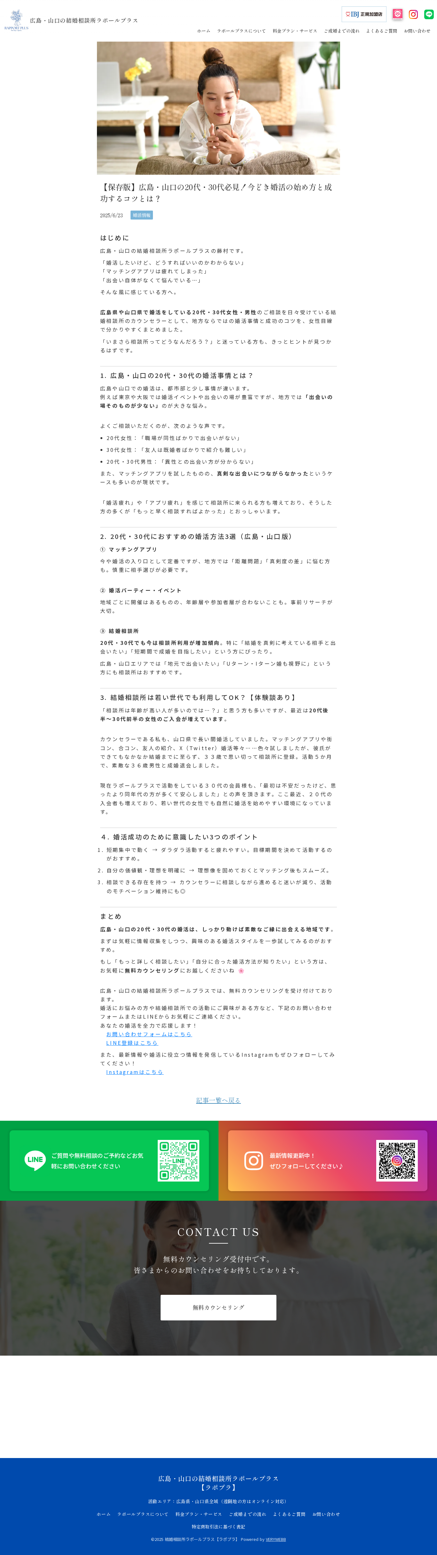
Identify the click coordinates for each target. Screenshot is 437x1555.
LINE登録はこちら (132, 1042)
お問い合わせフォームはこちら (149, 1034)
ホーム (104, 1514)
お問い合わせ (326, 1514)
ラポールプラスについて (143, 1514)
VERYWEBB (276, 1539)
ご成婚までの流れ (247, 1514)
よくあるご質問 (289, 1514)
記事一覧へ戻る (218, 1100)
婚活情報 (142, 215)
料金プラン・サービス (198, 1514)
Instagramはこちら (135, 1072)
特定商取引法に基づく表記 (218, 1527)
